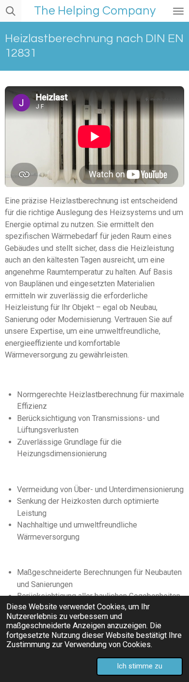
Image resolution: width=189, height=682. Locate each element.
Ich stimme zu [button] (139, 666)
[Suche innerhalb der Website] (10, 11)
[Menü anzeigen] (178, 11)
